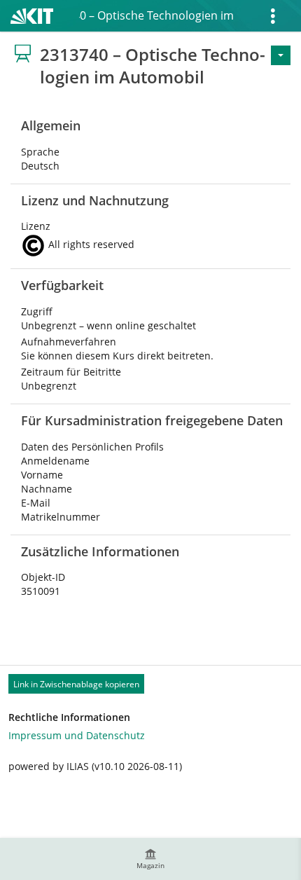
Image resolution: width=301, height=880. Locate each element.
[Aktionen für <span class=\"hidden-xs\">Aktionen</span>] (280, 55)
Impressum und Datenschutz (76, 735)
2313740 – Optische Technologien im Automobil (156, 15)
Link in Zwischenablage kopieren (76, 684)
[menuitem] (150, 859)
